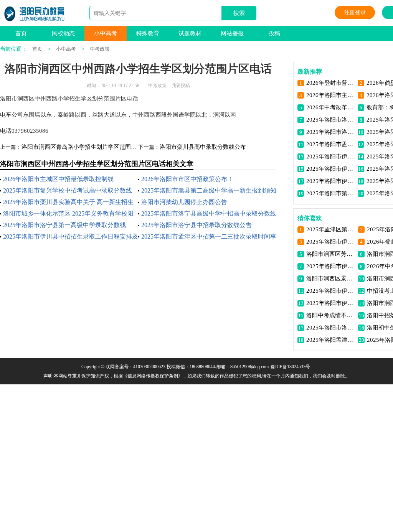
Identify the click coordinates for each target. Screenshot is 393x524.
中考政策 (100, 49)
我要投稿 (181, 85)
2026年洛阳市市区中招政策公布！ (187, 179)
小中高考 (105, 33)
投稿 (274, 33)
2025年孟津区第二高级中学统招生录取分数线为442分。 (330, 229)
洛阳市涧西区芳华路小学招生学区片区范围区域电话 (330, 254)
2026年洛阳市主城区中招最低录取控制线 (58, 179)
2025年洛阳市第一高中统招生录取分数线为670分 (330, 193)
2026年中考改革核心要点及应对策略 (330, 107)
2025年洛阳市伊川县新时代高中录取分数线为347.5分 (330, 156)
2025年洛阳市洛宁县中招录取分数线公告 (196, 225)
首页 (21, 33)
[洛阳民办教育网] (34, 13)
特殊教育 (147, 33)
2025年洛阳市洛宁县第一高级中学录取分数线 (64, 225)
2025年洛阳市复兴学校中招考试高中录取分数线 (67, 190)
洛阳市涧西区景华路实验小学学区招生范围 (330, 278)
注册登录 (355, 12)
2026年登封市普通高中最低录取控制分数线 (330, 83)
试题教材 (189, 33)
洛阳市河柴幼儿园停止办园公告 (184, 202)
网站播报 (232, 33)
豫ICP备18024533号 (290, 366)
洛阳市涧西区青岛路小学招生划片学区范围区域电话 (87, 147)
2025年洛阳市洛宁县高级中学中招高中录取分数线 (208, 213)
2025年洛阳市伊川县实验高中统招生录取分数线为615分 (330, 291)
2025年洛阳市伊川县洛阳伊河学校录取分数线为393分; (330, 169)
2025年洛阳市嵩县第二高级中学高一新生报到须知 (208, 190)
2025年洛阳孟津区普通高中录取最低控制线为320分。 (330, 340)
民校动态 (63, 33)
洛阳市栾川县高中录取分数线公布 (203, 147)
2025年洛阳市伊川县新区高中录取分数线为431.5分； (330, 266)
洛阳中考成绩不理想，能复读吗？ (330, 315)
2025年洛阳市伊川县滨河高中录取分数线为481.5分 (330, 181)
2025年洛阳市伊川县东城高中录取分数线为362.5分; (330, 242)
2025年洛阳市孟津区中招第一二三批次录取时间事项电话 (330, 144)
